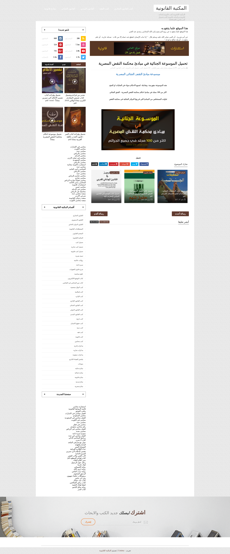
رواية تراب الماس (79, 471)
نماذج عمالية (79, 373)
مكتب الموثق (80, 411)
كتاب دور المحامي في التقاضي (73, 283)
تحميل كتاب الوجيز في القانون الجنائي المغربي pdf (107, 195)
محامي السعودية (79, 160)
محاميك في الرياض (78, 192)
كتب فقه (80, 332)
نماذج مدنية (79, 382)
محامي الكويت (80, 149)
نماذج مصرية (79, 386)
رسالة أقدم (99, 214)
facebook (104, 222)
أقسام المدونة (49, 64)
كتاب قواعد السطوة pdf (76, 458)
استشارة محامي (79, 407)
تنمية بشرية (79, 256)
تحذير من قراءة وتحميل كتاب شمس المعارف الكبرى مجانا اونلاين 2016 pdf (75, 99)
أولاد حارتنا (82, 465)
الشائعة (78, 64)
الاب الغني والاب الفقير (77, 456)
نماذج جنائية (79, 368)
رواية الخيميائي (80, 467)
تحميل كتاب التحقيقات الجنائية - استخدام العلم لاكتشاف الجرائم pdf (173, 193)
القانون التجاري (78, 215)
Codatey (121, 551)
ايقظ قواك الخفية (79, 485)
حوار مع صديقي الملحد (77, 442)
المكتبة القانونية (171, 8)
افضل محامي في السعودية (75, 418)
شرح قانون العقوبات (76, 269)
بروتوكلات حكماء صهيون (76, 476)
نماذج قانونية (50, 8)
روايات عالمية (78, 260)
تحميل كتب (144, 68)
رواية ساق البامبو (79, 487)
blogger (94, 222)
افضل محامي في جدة (77, 436)
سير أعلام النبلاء (79, 460)
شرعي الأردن (80, 196)
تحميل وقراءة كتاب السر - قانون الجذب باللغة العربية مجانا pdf (75, 136)
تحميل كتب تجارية (77, 247)
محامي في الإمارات (78, 147)
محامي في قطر (79, 425)
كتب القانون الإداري (76, 301)
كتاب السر (82, 489)
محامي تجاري (80, 178)
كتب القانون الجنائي (117, 68)
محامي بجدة (81, 431)
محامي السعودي (79, 416)
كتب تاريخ (80, 319)
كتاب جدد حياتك (80, 480)
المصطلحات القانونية (76, 229)
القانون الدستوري (77, 220)
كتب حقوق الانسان (77, 323)
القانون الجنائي (68, 8)
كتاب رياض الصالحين (78, 483)
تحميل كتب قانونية (132, 68)
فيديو (63, 64)
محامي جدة (81, 151)
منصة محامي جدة (79, 194)
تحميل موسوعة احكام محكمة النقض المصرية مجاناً (52, 136)
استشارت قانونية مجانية (76, 165)
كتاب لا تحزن (81, 440)
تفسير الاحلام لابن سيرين (76, 451)
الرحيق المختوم (80, 474)
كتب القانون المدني (76, 314)
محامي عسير (80, 187)
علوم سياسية (78, 274)
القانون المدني (87, 8)
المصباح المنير (80, 447)
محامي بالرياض (80, 153)
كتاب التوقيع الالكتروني (75, 278)
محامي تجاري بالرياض (77, 176)
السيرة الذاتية (80, 454)
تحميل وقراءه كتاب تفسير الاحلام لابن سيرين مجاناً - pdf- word (52, 98)
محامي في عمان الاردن (76, 158)
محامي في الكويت (78, 420)
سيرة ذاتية (79, 265)
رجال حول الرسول (78, 463)
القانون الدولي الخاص (76, 224)
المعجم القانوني (78, 233)
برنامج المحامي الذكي (77, 438)
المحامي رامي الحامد (77, 169)
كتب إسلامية (79, 292)
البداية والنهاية (80, 445)
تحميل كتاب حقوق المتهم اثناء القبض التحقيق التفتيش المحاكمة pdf (139, 193)
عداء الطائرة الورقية (78, 449)
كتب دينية (80, 328)
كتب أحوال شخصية (77, 287)
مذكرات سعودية (78, 355)
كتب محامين (79, 341)
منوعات (80, 364)
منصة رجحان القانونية (77, 198)
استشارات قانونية (79, 185)
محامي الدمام (80, 156)
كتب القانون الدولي (76, 310)
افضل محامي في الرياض (76, 429)
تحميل (138, 158)
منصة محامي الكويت (77, 200)
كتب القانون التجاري (123, 8)
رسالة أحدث (180, 214)
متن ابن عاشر (80, 478)
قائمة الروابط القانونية (77, 409)
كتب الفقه (104, 8)
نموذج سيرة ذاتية (79, 434)
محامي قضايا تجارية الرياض (75, 180)
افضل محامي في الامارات (75, 413)
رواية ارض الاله (80, 469)
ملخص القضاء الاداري (76, 359)
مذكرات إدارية (78, 346)
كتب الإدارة (79, 296)
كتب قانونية (79, 337)
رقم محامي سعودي (78, 427)
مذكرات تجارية (78, 350)
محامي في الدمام (79, 189)
